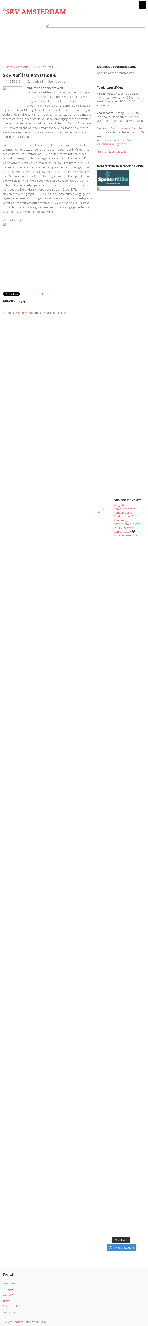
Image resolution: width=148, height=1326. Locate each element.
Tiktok (6, 1300)
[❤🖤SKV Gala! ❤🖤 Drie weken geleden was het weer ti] (133, 791)
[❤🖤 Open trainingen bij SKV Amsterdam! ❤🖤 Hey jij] (108, 642)
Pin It (41, 294)
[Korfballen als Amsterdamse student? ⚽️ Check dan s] (133, 563)
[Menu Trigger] (142, 5)
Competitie (23, 67)
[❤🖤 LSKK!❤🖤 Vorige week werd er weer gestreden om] (133, 1048)
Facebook (9, 1283)
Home (9, 67)
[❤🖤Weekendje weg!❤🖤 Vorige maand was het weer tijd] (108, 1009)
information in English (110, 144)
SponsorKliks (11, 1306)
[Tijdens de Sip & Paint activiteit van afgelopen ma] (108, 866)
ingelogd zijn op (23, 313)
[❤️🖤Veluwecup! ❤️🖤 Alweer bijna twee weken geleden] (133, 1183)
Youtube (8, 1295)
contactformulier (132, 128)
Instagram (9, 1289)
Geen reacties (56, 81)
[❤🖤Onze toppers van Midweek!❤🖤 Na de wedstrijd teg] (108, 1158)
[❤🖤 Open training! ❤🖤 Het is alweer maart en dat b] (133, 901)
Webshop (9, 1312)
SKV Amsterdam (13, 1322)
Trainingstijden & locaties (112, 151)
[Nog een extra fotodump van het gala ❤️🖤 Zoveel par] (108, 758)
